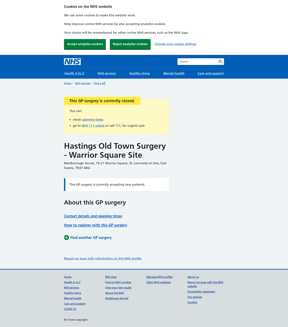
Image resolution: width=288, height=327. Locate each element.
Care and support (211, 73)
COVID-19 (70, 309)
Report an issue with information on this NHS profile (103, 258)
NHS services (107, 73)
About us (193, 277)
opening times (92, 120)
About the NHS (114, 293)
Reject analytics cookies (130, 44)
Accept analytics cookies (85, 44)
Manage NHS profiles (159, 277)
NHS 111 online (93, 126)
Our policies (195, 297)
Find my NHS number (118, 282)
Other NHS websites (158, 282)
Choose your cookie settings (175, 44)
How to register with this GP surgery (95, 225)
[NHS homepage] (72, 61)
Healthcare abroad (116, 298)
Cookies (192, 302)
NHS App (110, 277)
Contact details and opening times (93, 216)
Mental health (173, 73)
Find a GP (100, 83)
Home (68, 83)
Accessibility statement (201, 291)
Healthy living (139, 73)
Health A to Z (74, 73)
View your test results (118, 287)
